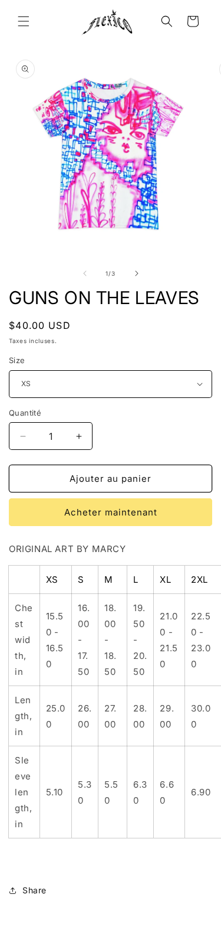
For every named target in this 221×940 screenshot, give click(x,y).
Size (17, 360)
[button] (24, 21)
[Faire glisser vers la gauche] (85, 273)
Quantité (25, 412)
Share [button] (34, 890)
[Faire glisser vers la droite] (137, 273)
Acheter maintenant (110, 512)
